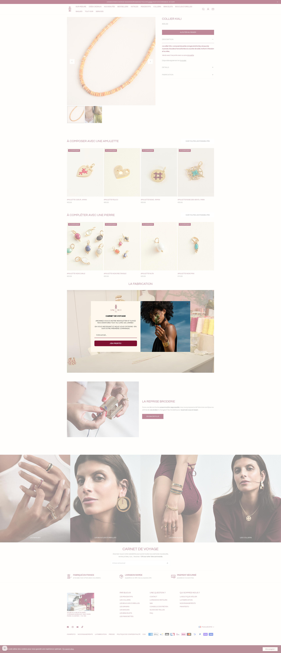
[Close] (187, 303)
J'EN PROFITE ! (116, 343)
